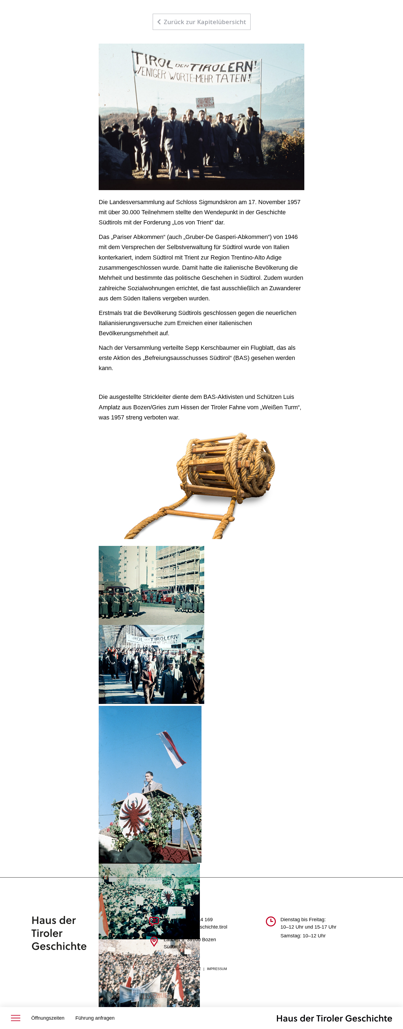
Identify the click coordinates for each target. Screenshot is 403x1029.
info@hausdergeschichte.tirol (195, 927)
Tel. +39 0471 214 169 (188, 919)
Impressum (217, 969)
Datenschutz (188, 969)
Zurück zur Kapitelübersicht (205, 22)
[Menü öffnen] (15, 1018)
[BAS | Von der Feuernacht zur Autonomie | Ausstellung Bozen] (334, 1018)
